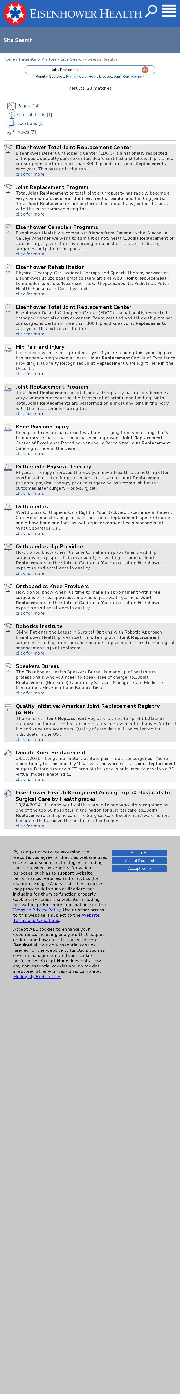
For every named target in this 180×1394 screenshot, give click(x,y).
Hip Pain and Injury (40, 346)
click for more (30, 174)
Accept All (139, 853)
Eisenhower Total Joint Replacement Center (73, 147)
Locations (30, 123)
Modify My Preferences (37, 977)
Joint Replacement (129, 76)
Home (9, 59)
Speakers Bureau (38, 666)
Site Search (72, 59)
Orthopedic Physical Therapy (54, 466)
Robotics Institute (39, 626)
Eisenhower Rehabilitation (50, 267)
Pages (28, 106)
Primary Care (76, 76)
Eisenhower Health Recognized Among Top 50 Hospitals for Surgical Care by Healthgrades (94, 796)
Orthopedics (32, 506)
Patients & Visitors (38, 59)
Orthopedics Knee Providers (52, 586)
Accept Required (139, 861)
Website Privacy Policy (37, 910)
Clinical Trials (34, 115)
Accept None (139, 868)
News (26, 132)
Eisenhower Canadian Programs (57, 227)
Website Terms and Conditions (56, 917)
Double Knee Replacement (51, 752)
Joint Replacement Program (52, 187)
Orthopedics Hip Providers (50, 546)
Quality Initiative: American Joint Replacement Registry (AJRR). (88, 709)
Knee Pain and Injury (42, 426)
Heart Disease (100, 76)
